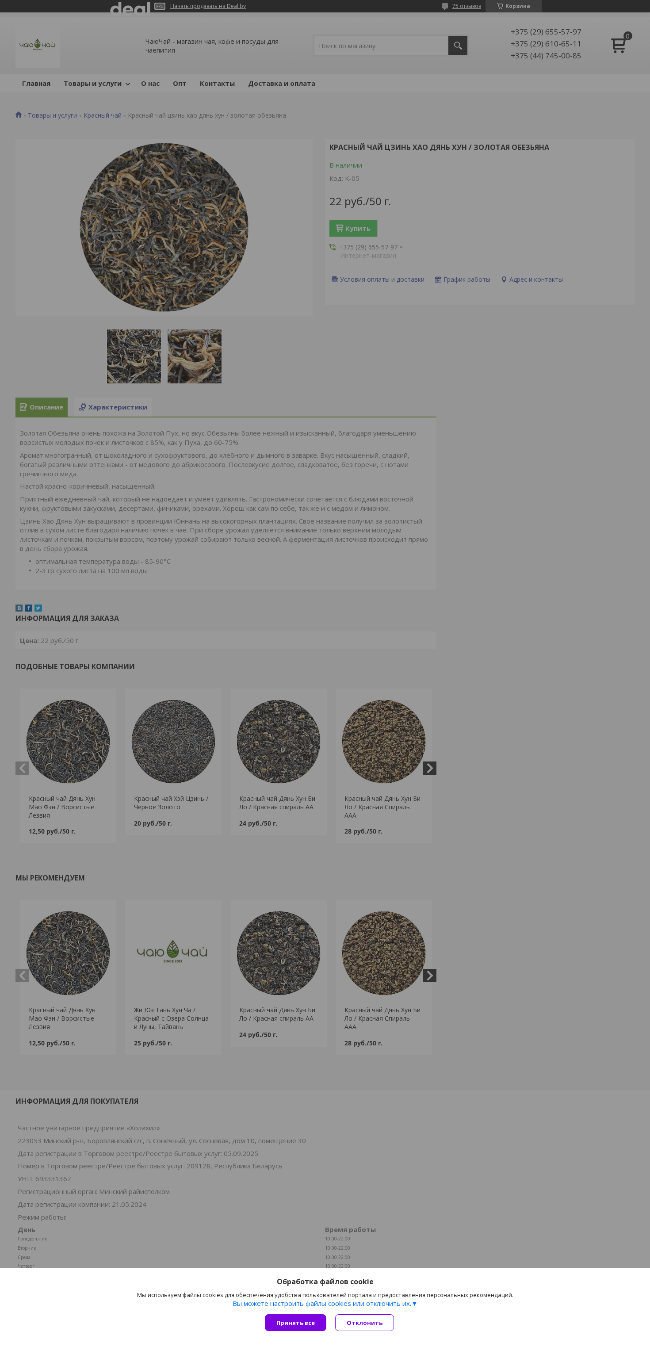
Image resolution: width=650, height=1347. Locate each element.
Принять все (295, 1323)
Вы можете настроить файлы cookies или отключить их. (322, 1303)
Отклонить (364, 1323)
